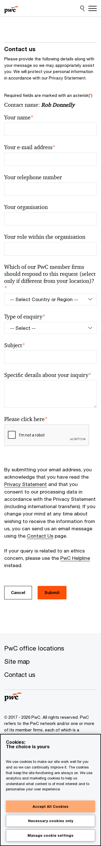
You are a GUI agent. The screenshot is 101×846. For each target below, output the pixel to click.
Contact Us (40, 536)
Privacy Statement (25, 484)
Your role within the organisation (44, 236)
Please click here (26, 419)
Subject (14, 345)
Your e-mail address (30, 147)
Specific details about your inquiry (47, 375)
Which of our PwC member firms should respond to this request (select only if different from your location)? (50, 277)
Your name (19, 117)
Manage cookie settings (50, 835)
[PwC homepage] (11, 8)
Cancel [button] (18, 592)
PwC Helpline (75, 558)
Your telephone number (33, 177)
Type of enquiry (24, 316)
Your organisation (26, 207)
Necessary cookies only (50, 820)
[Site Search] (82, 8)
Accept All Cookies (50, 806)
